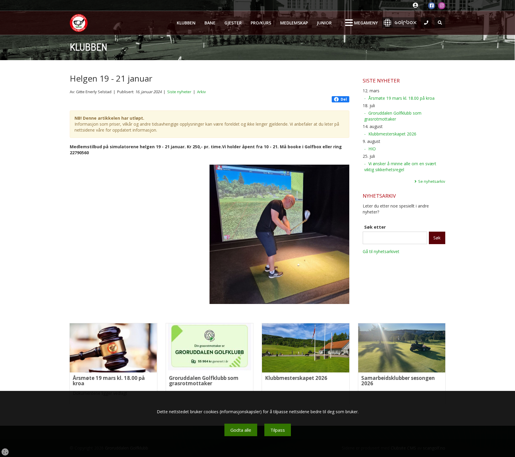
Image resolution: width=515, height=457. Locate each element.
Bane (209, 23)
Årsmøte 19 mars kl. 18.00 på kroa (401, 98)
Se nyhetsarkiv (431, 181)
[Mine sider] (417, 5)
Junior (324, 23)
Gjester (233, 23)
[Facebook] (431, 5)
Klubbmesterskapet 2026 (392, 134)
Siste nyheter (179, 91)
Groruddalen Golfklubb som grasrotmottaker (392, 116)
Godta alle (240, 430)
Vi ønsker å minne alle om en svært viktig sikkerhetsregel (400, 166)
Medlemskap (294, 23)
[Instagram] (441, 5)
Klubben (186, 23)
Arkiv (201, 91)
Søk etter (375, 227)
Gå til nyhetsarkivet (381, 251)
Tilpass (277, 430)
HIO (372, 149)
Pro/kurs (261, 23)
